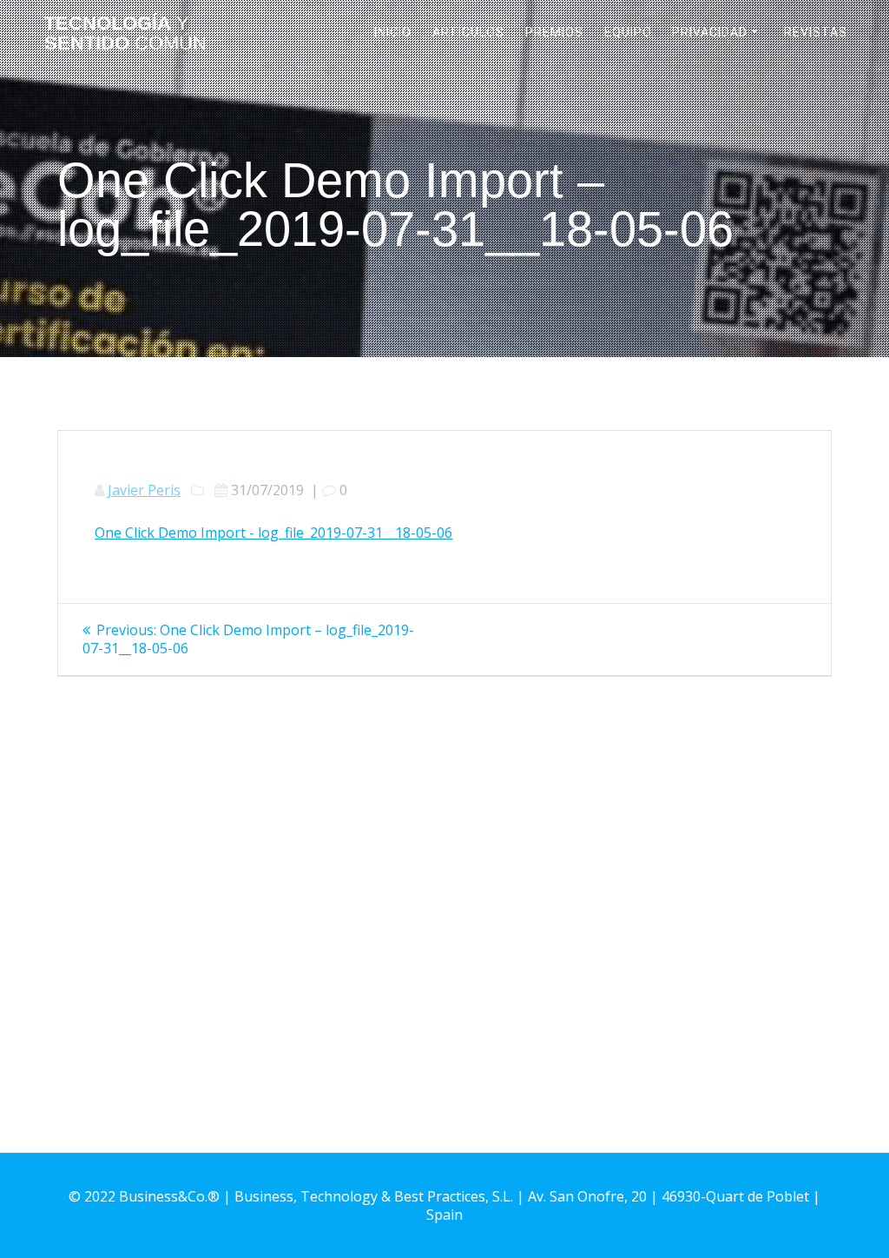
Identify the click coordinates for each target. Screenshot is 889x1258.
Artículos (468, 32)
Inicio (393, 32)
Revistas (815, 32)
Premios (554, 32)
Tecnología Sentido (125, 33)
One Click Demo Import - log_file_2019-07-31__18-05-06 (273, 532)
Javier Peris (144, 490)
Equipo (628, 32)
